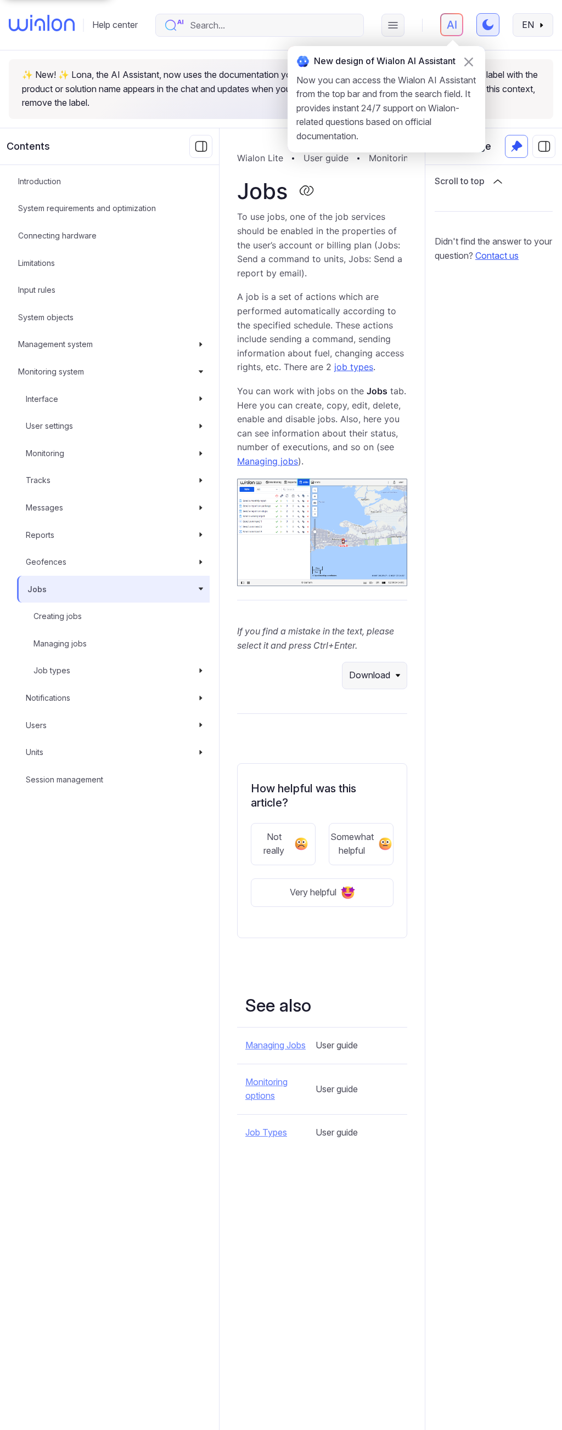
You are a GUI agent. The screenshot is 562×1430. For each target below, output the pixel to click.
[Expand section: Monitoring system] (201, 371)
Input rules (36, 289)
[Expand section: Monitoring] (201, 453)
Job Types (266, 1132)
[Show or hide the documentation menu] (200, 146)
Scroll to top (460, 180)
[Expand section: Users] (201, 725)
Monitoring (45, 453)
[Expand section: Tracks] (201, 480)
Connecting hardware (57, 235)
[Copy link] (306, 191)
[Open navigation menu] (392, 25)
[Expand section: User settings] (201, 426)
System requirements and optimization (87, 208)
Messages (44, 507)
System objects (46, 317)
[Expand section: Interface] (201, 399)
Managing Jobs (275, 1045)
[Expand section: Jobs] (201, 589)
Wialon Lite (260, 157)
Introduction (39, 181)
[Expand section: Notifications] (201, 698)
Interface (42, 399)
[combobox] (271, 25)
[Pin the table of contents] (516, 146)
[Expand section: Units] (201, 752)
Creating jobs (57, 616)
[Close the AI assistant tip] (468, 62)
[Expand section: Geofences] (201, 562)
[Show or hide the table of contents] (543, 146)
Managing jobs (60, 643)
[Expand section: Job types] (201, 670)
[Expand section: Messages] (201, 507)
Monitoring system (51, 371)
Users (36, 725)
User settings (49, 425)
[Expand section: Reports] (201, 535)
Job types (51, 670)
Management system (55, 344)
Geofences (46, 561)
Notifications (48, 697)
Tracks (38, 480)
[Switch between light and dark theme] (487, 24)
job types (353, 366)
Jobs (37, 589)
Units (34, 752)
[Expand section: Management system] (201, 344)
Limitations (36, 263)
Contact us (497, 255)
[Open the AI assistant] (451, 24)
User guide (326, 157)
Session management (64, 779)
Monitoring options (266, 1089)
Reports (40, 535)
